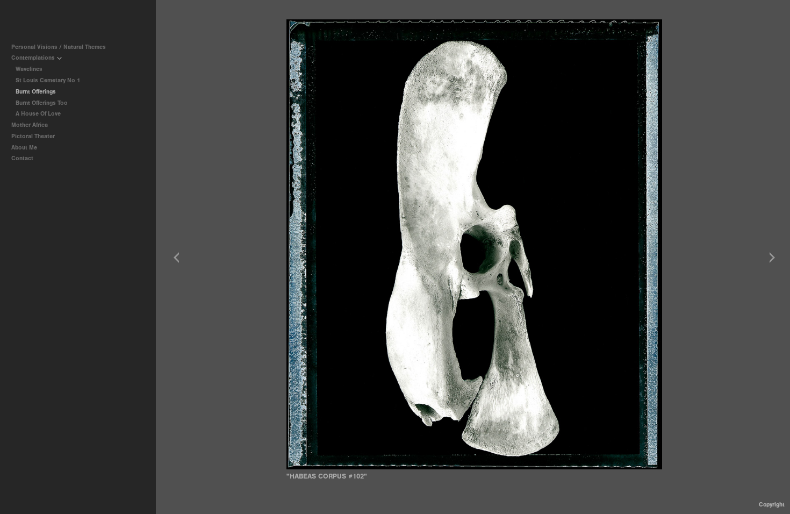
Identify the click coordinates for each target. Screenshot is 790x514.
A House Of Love (38, 113)
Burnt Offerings (36, 91)
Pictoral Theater (33, 136)
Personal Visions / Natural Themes (59, 47)
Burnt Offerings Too (42, 102)
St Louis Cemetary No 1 (48, 80)
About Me (24, 147)
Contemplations (33, 57)
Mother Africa (30, 125)
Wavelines (29, 69)
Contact (22, 158)
